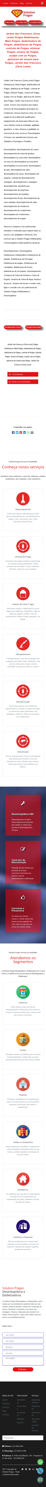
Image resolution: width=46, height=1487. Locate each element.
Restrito (20, 1422)
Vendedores (21, 1401)
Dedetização (36, 1407)
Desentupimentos (36, 1401)
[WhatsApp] (29, 433)
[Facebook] (14, 433)
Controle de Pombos (35, 1428)
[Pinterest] (21, 433)
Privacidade (21, 1407)
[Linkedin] (25, 433)
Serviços (5, 1407)
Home (5, 3)
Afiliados (20, 1419)
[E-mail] (32, 433)
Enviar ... (24, 1369)
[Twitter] (17, 433)
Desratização (36, 1413)
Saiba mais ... (8, 1326)
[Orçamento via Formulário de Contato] (40, 1480)
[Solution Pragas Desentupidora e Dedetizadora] (23, 13)
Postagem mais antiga (33, 327)
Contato (29, 3)
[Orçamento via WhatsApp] (40, 1461)
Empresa (14, 3)
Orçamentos (21, 1413)
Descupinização (36, 1420)
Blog (22, 3)
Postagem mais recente (12, 327)
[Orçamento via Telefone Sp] (40, 1470)
